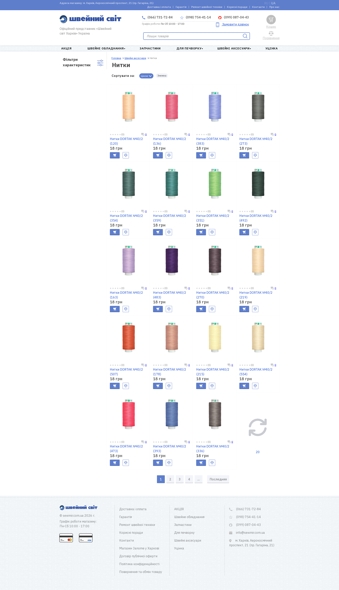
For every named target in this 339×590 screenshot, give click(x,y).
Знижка (161, 75)
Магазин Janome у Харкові (139, 548)
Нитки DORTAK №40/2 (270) (212, 295)
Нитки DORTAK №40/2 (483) (169, 295)
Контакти (258, 7)
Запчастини (150, 48)
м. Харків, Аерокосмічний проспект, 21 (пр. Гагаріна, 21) (251, 542)
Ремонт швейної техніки (206, 7)
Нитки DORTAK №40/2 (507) (126, 371)
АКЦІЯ (66, 48)
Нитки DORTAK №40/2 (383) (212, 141)
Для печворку (189, 48)
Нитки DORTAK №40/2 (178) (169, 371)
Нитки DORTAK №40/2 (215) (212, 371)
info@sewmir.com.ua (250, 533)
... (198, 479)
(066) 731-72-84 (160, 17)
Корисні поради (237, 7)
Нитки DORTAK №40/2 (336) (212, 448)
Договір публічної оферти (138, 556)
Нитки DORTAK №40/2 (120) (126, 141)
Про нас (274, 7)
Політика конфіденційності (139, 564)
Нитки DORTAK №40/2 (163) (126, 295)
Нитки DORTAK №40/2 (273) (255, 141)
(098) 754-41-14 (198, 17)
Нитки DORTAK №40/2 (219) (255, 295)
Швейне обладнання (105, 48)
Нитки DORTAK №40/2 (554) (255, 371)
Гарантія (181, 7)
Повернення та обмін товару (140, 572)
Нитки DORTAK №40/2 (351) (212, 218)
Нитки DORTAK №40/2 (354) (126, 218)
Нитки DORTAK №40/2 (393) (169, 448)
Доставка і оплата (159, 7)
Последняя (218, 479)
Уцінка (271, 48)
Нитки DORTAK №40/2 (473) (126, 448)
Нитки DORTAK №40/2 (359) (169, 218)
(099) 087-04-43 (236, 17)
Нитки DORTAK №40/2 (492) (255, 218)
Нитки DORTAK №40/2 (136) (169, 141)
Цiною (145, 76)
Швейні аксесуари (233, 48)
